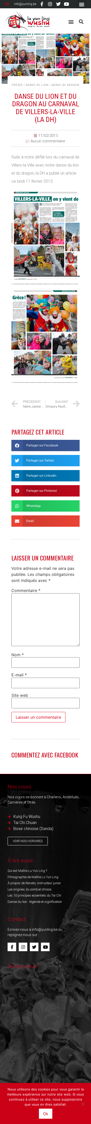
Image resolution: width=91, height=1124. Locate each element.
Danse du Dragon (66, 85)
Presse (17, 85)
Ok (45, 1113)
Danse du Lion (37, 85)
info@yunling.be (44, 930)
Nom (17, 655)
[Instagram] (50, 4)
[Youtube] (66, 4)
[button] (82, 4)
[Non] (83, 1103)
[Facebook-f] (42, 4)
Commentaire (25, 590)
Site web (19, 695)
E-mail (19, 675)
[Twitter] (58, 4)
